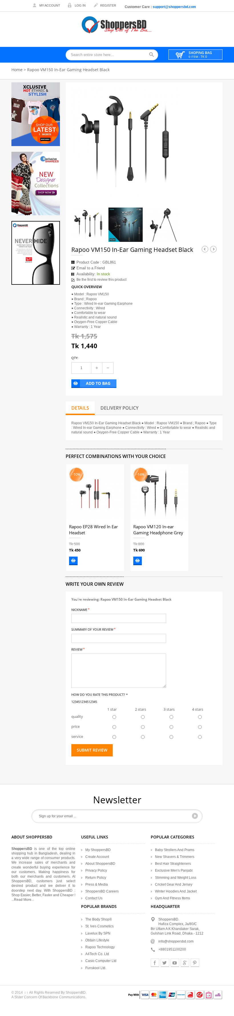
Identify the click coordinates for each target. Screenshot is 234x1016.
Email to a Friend (90, 268)
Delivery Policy (119, 408)
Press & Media (96, 884)
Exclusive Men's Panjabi (174, 870)
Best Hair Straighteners (173, 864)
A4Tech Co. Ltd (97, 954)
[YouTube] (175, 963)
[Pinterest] (195, 963)
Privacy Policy (96, 870)
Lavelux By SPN (97, 933)
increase (96, 368)
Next (213, 249)
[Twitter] (165, 963)
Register (108, 5)
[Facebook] (155, 963)
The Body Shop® (98, 919)
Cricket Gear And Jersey (173, 884)
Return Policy (95, 878)
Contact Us (93, 898)
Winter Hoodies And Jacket (176, 891)
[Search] (153, 55)
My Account (49, 5)
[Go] (195, 816)
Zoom (170, 187)
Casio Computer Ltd (100, 961)
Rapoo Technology (100, 947)
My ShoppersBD (98, 850)
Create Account (97, 857)
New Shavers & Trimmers (174, 857)
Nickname (79, 609)
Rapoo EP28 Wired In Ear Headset (93, 530)
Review (76, 649)
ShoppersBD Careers (102, 891)
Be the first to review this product (101, 279)
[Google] (185, 963)
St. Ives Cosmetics (99, 926)
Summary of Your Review (92, 629)
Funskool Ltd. (95, 968)
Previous (204, 249)
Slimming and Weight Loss (175, 878)
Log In (80, 5)
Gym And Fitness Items (172, 898)
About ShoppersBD (100, 864)
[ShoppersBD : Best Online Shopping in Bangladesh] (117, 24)
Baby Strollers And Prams (174, 850)
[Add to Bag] (73, 561)
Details (80, 408)
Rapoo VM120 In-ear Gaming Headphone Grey (158, 530)
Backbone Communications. (64, 997)
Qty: (74, 358)
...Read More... (22, 900)
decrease (108, 368)
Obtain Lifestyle (97, 940)
